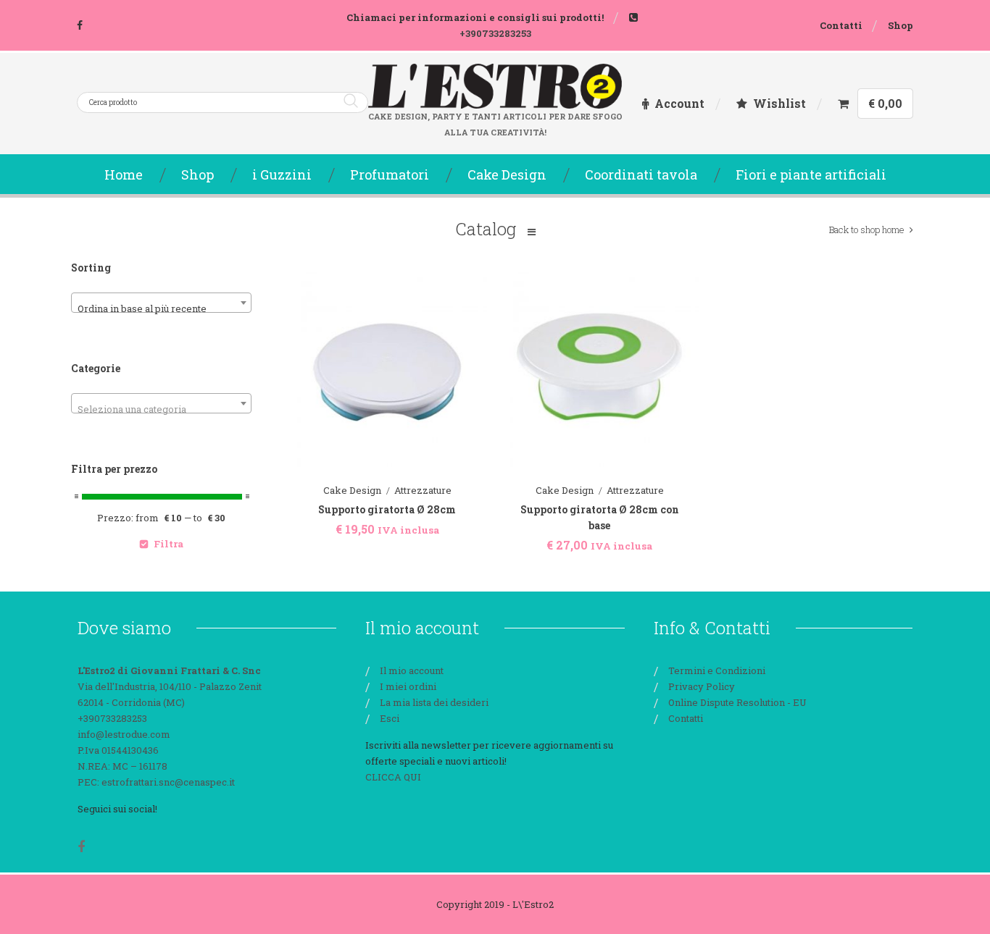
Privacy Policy (701, 686)
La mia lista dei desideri (434, 702)
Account (679, 103)
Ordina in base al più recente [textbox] (142, 308)
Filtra (168, 544)
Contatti (841, 25)
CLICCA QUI (393, 776)
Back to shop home (866, 229)
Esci (389, 718)
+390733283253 (495, 33)
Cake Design (352, 490)
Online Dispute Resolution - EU (737, 702)
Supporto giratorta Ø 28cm (387, 509)
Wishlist (779, 103)
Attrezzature (423, 490)
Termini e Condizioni (716, 670)
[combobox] (161, 303)
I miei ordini (408, 686)
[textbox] (161, 409)
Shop (900, 25)
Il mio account (412, 670)
